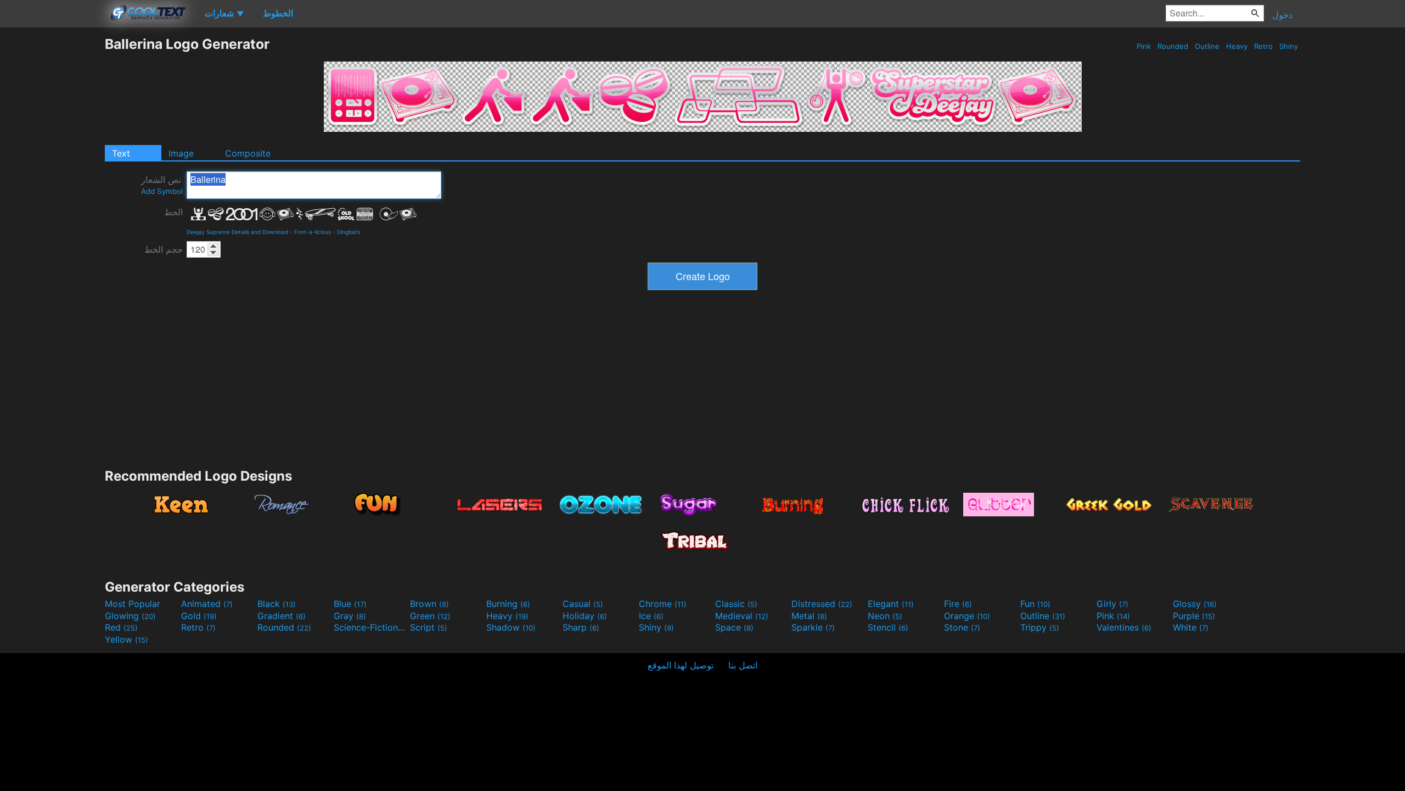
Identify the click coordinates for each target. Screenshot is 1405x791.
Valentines (1124, 627)
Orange (967, 615)
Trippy (1039, 627)
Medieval (741, 615)
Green (430, 615)
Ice (651, 615)
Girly (1112, 603)
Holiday (585, 615)
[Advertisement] (52, 200)
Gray (350, 615)
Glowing (130, 615)
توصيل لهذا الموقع (680, 665)
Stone (962, 627)
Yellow (126, 639)
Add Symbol (162, 191)
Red (121, 627)
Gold (199, 615)
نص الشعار (162, 185)
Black (276, 603)
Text (121, 153)
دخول (1282, 14)
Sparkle (813, 627)
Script (428, 627)
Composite (248, 153)
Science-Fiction (370, 627)
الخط (173, 212)
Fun (1035, 603)
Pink (1143, 46)
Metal (809, 615)
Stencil (888, 627)
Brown (429, 603)
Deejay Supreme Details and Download (237, 232)
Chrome (663, 603)
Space (734, 627)
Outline (1207, 46)
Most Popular (132, 603)
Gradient (281, 615)
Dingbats (348, 232)
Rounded (1172, 46)
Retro (1263, 46)
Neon (885, 615)
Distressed (821, 603)
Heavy (1237, 46)
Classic (736, 603)
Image (181, 153)
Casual (583, 603)
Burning (508, 603)
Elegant (891, 603)
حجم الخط (163, 249)
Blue (350, 603)
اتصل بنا (742, 665)
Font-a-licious (312, 232)
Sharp (581, 627)
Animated (207, 603)
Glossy (1195, 603)
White (1191, 627)
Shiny (1288, 46)
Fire (958, 603)
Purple (1194, 615)
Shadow (511, 627)
